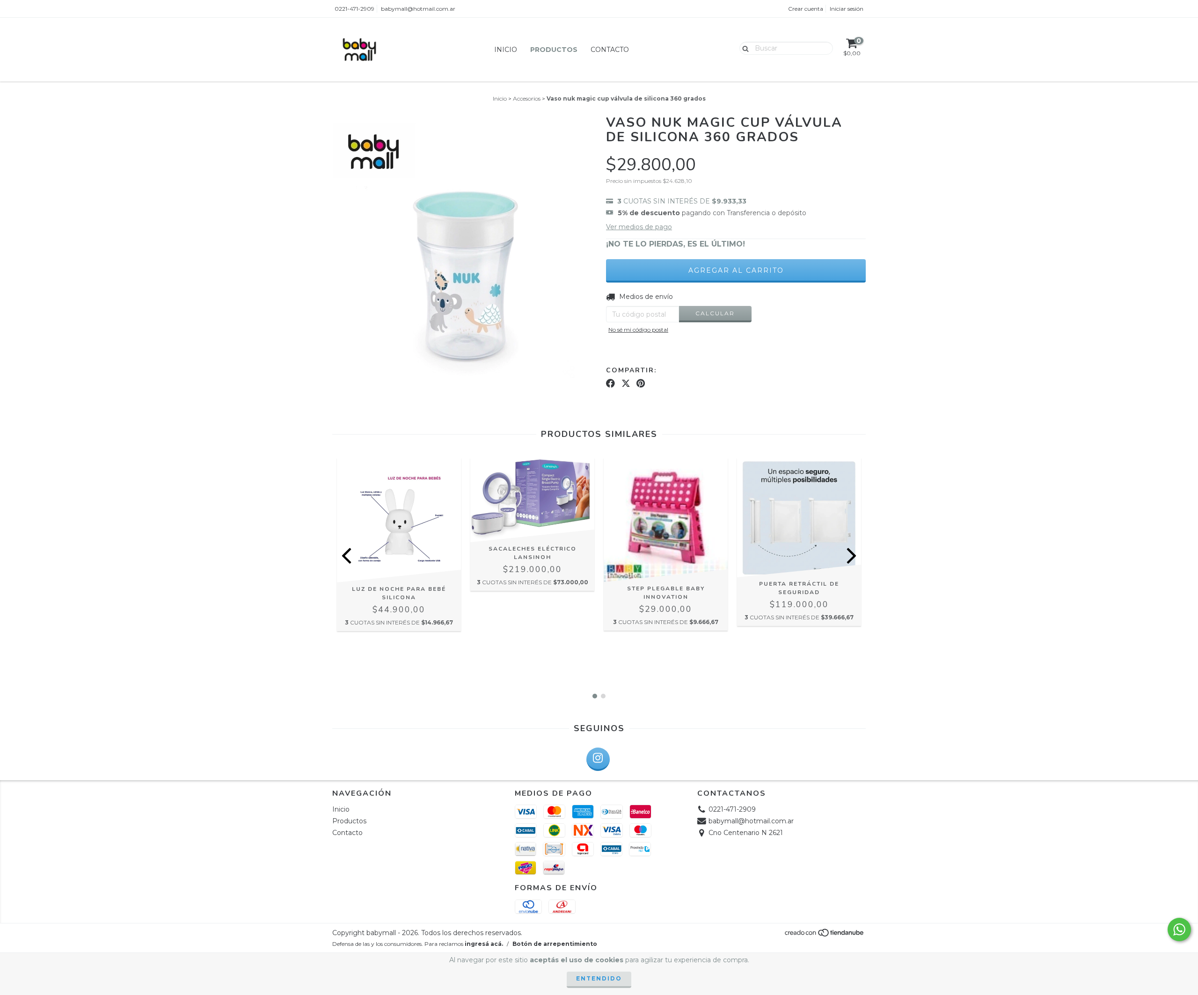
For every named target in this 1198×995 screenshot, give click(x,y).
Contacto (610, 49)
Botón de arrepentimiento (554, 943)
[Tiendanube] (825, 935)
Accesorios (527, 98)
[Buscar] (743, 47)
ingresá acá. (484, 943)
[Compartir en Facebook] (610, 383)
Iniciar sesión (846, 8)
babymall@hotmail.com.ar (418, 8)
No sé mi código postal (638, 329)
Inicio (505, 49)
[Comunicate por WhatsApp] (1179, 929)
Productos (553, 49)
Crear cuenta (805, 8)
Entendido (599, 978)
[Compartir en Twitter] (625, 383)
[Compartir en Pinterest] (640, 383)
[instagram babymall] (598, 759)
